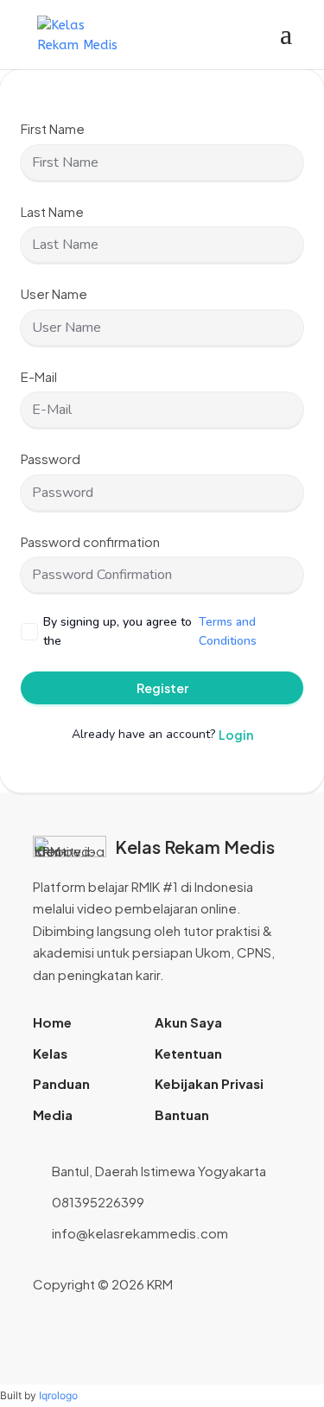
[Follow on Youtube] (250, 1284)
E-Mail (39, 376)
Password (50, 458)
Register (162, 688)
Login (236, 734)
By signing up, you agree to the (150, 631)
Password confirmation (90, 541)
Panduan (61, 1083)
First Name (53, 128)
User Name (54, 293)
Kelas (50, 1053)
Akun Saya (188, 1022)
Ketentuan (188, 1053)
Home (52, 1022)
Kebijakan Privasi (209, 1083)
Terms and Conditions (228, 631)
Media (53, 1114)
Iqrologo (58, 1395)
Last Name (52, 211)
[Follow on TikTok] (278, 1284)
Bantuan (182, 1114)
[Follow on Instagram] (223, 1284)
